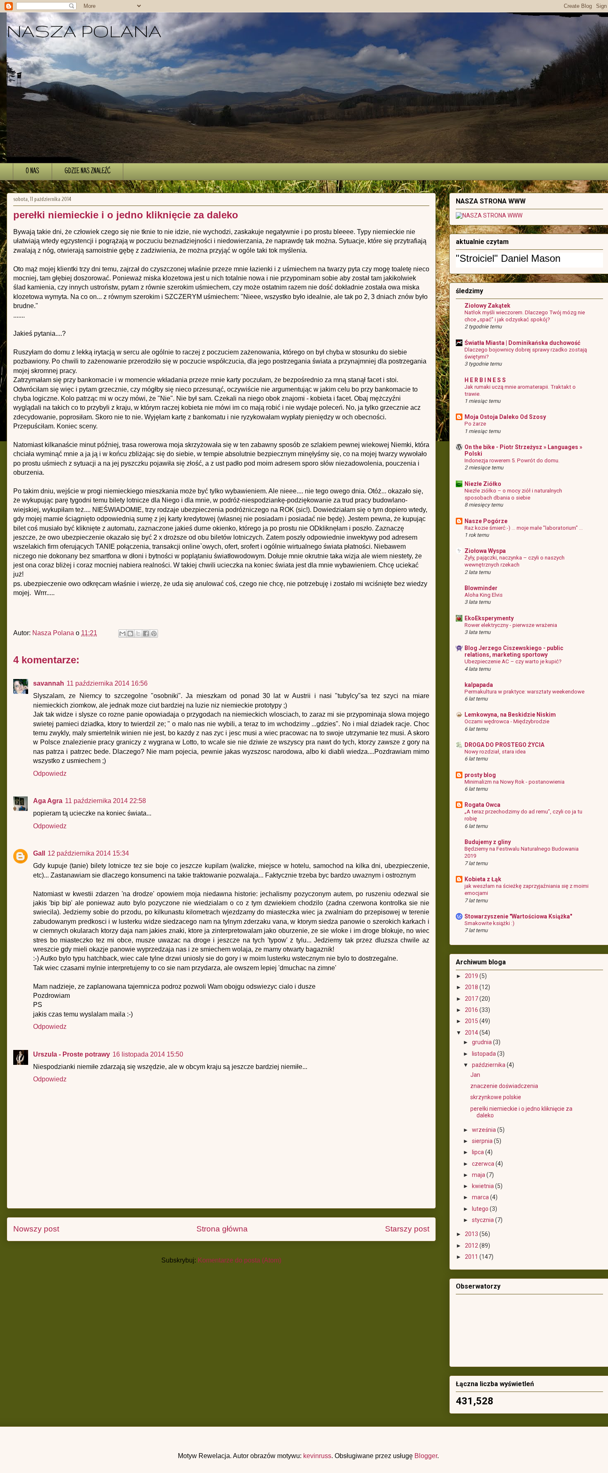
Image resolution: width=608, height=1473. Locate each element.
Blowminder (481, 588)
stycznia (483, 1220)
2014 (472, 1032)
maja (479, 1175)
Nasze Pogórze (485, 521)
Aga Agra (47, 800)
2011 (472, 1256)
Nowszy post (36, 1228)
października (489, 1065)
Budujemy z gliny (487, 842)
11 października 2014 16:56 (107, 683)
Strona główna (222, 1228)
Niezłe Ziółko (482, 484)
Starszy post (407, 1228)
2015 (472, 1021)
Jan (475, 1074)
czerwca (483, 1163)
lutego (481, 1208)
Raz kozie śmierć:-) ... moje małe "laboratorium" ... (523, 528)
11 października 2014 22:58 (105, 800)
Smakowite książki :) (489, 923)
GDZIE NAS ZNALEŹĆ (87, 171)
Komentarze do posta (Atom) (239, 1260)
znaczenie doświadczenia (504, 1086)
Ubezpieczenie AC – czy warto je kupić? (513, 661)
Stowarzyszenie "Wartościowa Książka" (518, 916)
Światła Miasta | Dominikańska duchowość (522, 343)
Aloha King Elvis (483, 595)
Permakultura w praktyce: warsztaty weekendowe (524, 692)
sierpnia (483, 1141)
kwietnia (483, 1186)
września (484, 1129)
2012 (472, 1245)
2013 (472, 1234)
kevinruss (317, 1455)
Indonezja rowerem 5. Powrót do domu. (512, 460)
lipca (478, 1152)
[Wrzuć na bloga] (130, 633)
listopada (484, 1053)
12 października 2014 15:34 (88, 853)
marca (481, 1197)
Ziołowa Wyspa (485, 551)
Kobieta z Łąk (482, 879)
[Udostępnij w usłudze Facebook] (146, 633)
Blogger (425, 1455)
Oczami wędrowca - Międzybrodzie (506, 721)
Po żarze (475, 424)
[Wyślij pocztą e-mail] (122, 633)
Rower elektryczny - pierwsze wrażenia (510, 625)
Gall (39, 853)
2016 (472, 1010)
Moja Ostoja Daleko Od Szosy (505, 417)
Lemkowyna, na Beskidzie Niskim (510, 714)
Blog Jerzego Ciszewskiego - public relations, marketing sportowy (513, 651)
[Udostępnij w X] (138, 633)
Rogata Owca (482, 804)
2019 (472, 976)
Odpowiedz (50, 773)
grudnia (482, 1042)
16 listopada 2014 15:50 (148, 1054)
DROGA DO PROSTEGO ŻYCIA (504, 744)
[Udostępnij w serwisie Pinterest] (154, 633)
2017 (472, 998)
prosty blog (480, 775)
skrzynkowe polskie (495, 1097)
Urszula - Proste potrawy (71, 1054)
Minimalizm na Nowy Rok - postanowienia (514, 782)
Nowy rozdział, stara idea (495, 751)
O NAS (32, 171)
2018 (472, 987)
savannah (48, 683)
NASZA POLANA (84, 31)
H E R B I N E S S (485, 380)
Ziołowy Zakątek (487, 305)
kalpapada (478, 685)
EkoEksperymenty (489, 618)
